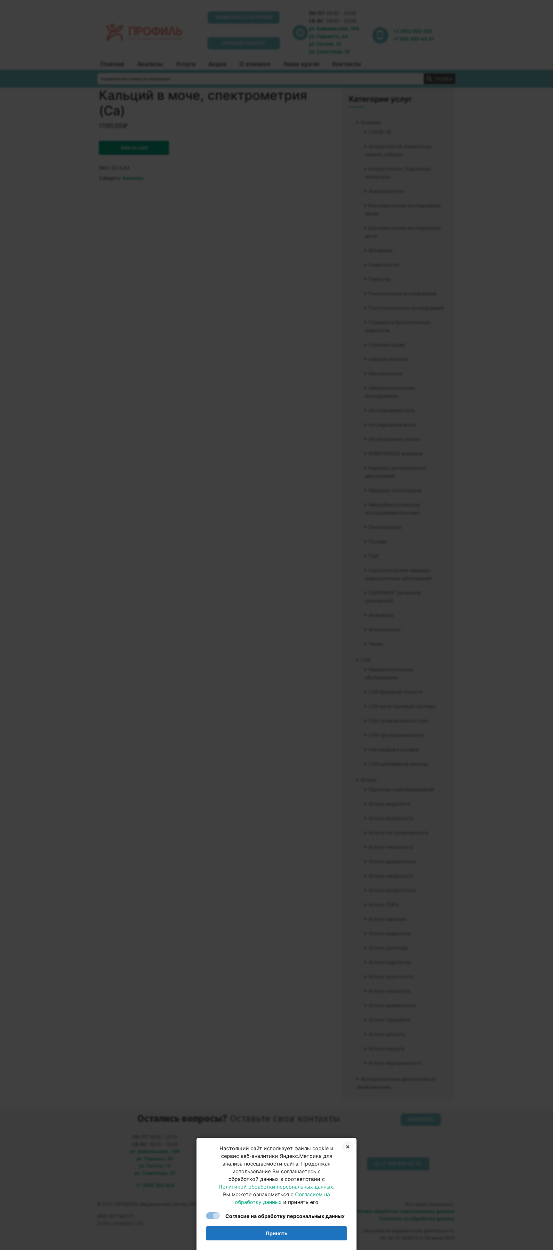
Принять (276, 1233)
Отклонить (347, 1146)
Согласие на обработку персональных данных (285, 1216)
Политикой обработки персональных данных (276, 1186)
